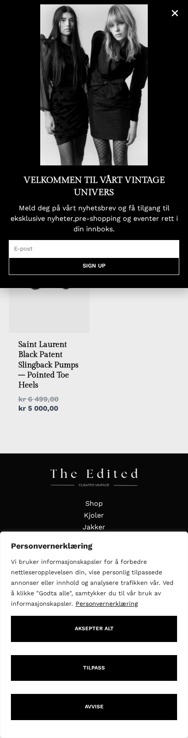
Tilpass (94, 668)
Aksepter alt (94, 628)
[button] (175, 13)
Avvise (94, 707)
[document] (94, 369)
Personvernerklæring (107, 603)
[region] (94, 635)
